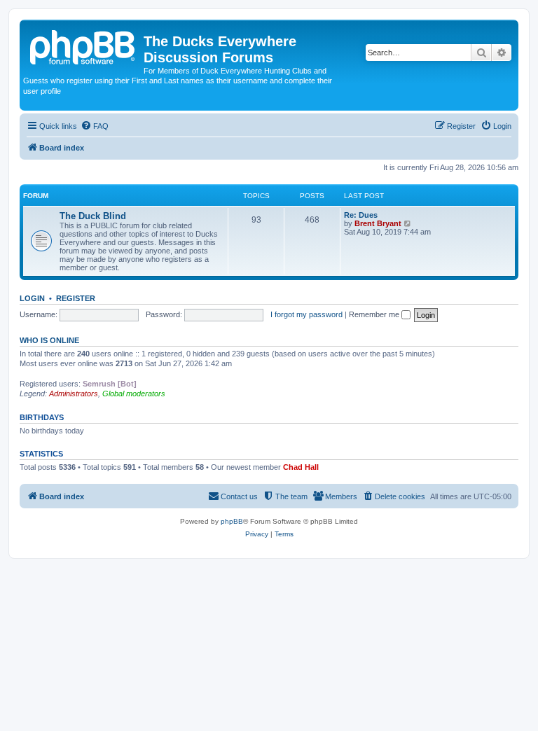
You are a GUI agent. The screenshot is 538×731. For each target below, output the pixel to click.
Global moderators (133, 393)
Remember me (375, 314)
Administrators (73, 393)
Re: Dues (361, 215)
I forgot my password (306, 314)
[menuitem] (95, 126)
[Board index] (83, 45)
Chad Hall (301, 467)
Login (32, 298)
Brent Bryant (377, 223)
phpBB (232, 521)
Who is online (49, 340)
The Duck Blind (93, 216)
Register (75, 298)
